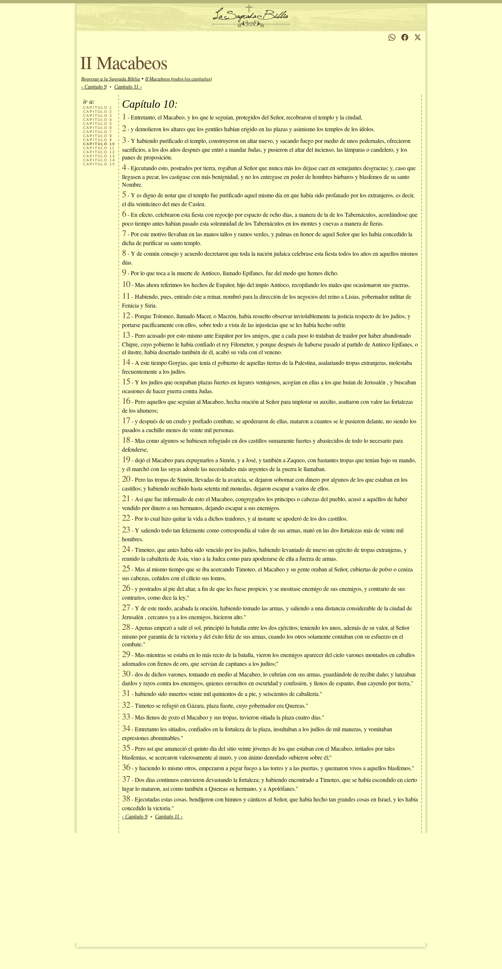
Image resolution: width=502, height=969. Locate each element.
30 (126, 673)
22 (126, 517)
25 (126, 568)
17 (126, 420)
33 (126, 716)
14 (99, 160)
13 (99, 156)
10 (126, 284)
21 (126, 498)
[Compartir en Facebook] (404, 37)
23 (126, 529)
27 (126, 607)
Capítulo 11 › (128, 87)
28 (126, 626)
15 (99, 164)
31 (126, 693)
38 (126, 798)
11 (99, 148)
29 (126, 654)
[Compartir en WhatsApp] (391, 37)
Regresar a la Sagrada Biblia (110, 79)
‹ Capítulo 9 (94, 87)
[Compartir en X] (417, 37)
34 (126, 728)
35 (126, 747)
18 (126, 439)
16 (126, 400)
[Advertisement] (251, 888)
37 (126, 779)
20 (126, 478)
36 (126, 767)
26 (126, 587)
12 (99, 152)
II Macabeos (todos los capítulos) (178, 79)
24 (126, 549)
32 (126, 704)
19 (126, 459)
